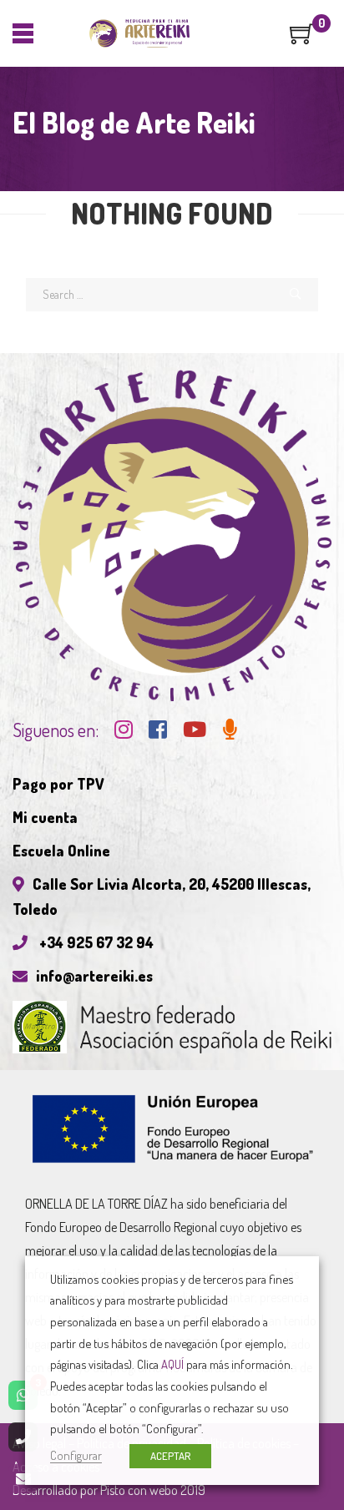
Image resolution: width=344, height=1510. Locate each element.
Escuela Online (61, 850)
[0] (302, 39)
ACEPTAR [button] (170, 1455)
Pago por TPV (58, 784)
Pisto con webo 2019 (152, 1490)
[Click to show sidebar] (16, 267)
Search (295, 294)
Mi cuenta (45, 817)
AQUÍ (172, 1363)
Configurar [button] (76, 1454)
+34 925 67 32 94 (95, 942)
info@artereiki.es (94, 976)
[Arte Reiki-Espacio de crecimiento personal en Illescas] (139, 33)
